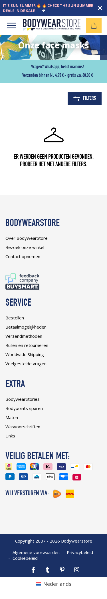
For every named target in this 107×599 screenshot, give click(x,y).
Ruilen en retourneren (26, 345)
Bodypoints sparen (24, 408)
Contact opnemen (22, 256)
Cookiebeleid (25, 558)
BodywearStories (22, 399)
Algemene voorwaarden (36, 552)
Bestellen (14, 318)
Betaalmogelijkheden (26, 327)
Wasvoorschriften (22, 426)
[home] (51, 28)
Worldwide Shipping (24, 354)
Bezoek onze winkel (24, 247)
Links (10, 436)
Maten (11, 417)
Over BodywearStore (26, 238)
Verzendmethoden (23, 336)
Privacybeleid (80, 552)
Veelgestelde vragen (26, 363)
